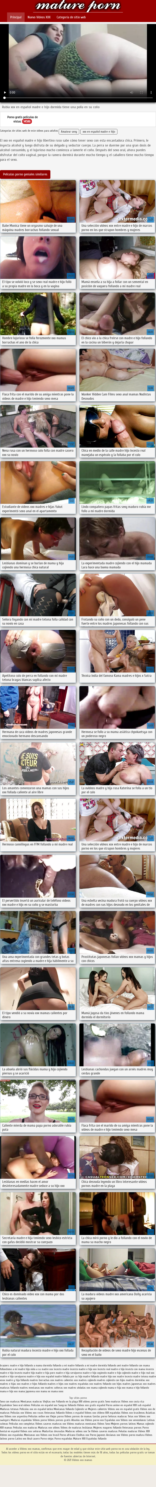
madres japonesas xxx (134, 1384)
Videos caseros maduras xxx (50, 1423)
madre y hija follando (17, 1380)
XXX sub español (142, 1405)
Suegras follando (67, 1405)
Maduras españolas (21, 1420)
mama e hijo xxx (9, 1391)
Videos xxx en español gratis (123, 1409)
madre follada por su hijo (68, 1376)
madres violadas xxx (79, 1387)
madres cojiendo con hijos (111, 1380)
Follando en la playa (67, 1401)
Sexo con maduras (10, 1401)
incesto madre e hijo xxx (83, 1369)
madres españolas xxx (81, 1384)
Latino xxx (21, 1438)
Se (89, 1431)
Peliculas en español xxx (44, 1405)
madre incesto (124, 1376)
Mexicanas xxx (32, 1435)
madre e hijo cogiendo (95, 1373)
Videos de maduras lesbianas (77, 1427)
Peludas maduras (127, 1431)
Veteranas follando (54, 1412)
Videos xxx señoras (31, 1431)
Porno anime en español (119, 1405)
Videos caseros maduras (104, 1431)
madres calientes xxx (66, 1380)
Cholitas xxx (82, 1435)
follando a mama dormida (38, 1365)
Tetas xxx (133, 1416)
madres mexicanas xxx (32, 1387)
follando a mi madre (64, 1365)
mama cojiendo (99, 1387)
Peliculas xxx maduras (25, 1427)
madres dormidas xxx (138, 1380)
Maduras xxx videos (49, 1427)
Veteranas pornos (132, 1427)
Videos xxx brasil (50, 1435)
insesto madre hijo (24, 1373)
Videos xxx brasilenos (133, 1412)
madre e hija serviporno (69, 1373)
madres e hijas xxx (10, 1384)
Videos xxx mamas (78, 6)
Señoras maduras (117, 1416)
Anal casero (33, 1438)
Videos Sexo (103, 1423)
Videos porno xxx (94, 1420)
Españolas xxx (112, 1420)
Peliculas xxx (17, 1412)
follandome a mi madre (12, 1369)
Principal (16, 17)
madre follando (91, 1376)
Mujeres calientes (97, 1409)
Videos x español (74, 1412)
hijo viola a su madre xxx (39, 1369)
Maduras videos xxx (76, 1431)
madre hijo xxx (108, 1376)
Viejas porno (57, 1416)
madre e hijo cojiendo (119, 1373)
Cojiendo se (81, 1409)
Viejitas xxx (49, 1401)
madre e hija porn (45, 1373)
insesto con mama (135, 1369)
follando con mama (139, 1365)
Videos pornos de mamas (78, 1416)
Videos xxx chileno (94, 1412)
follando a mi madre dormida (91, 1365)
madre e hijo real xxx (142, 1373)
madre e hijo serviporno (13, 1376)
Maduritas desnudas (53, 1431)
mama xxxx (57, 1391)
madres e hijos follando (34, 1384)
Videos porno (40, 1420)
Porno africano (67, 1435)
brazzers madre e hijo (12, 1365)
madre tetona (140, 1376)
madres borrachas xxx (42, 1380)
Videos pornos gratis (59, 1420)
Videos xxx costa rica (132, 1401)
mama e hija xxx (117, 1387)
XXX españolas (112, 1412)
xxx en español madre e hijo (99, 131)
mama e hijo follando (137, 1387)
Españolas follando (96, 1438)
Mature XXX (79, 1438)
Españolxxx (6, 1405)
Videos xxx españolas (11, 1435)
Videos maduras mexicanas (82, 1423)
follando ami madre (118, 1365)
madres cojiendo (87, 1380)
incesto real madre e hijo (111, 1369)
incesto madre (61, 1369)
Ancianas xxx (113, 1435)
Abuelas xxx (77, 1420)
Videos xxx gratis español (91, 1405)
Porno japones (98, 1435)
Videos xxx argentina (16, 1416)
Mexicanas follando (64, 1409)
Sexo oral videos (22, 1405)
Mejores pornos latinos (123, 1423)
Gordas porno (100, 1416)
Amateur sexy (69, 131)
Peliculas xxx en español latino (37, 1409)
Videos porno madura (132, 1435)
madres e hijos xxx (58, 1384)
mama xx (45, 1391)
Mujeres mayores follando (107, 1427)
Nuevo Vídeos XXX (39, 17)
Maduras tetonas (9, 1409)
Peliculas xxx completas (22, 1423)
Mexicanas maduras (31, 1401)
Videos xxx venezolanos (134, 1420)
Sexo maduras (112, 1401)
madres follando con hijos (108, 1384)
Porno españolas (63, 1438)
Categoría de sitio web (71, 17)
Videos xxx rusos (34, 1412)
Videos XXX (144, 1431)
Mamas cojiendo (145, 1423)
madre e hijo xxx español (40, 1376)
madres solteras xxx (56, 1387)
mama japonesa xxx (29, 1391)
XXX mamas (6, 1427)
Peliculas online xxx (39, 1416)
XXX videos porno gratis (92, 1401)
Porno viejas (47, 1438)
